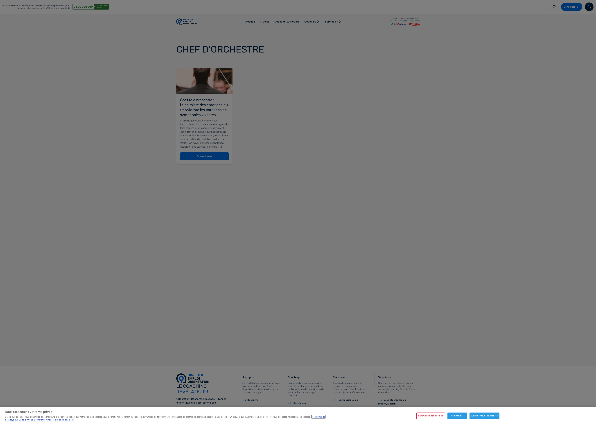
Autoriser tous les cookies (484, 415)
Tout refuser (457, 415)
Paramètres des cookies (430, 415)
